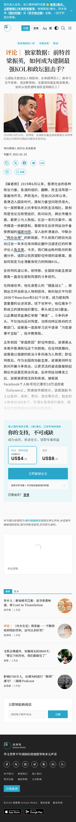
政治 (55, 43)
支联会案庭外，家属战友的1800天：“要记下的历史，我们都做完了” (28, 653)
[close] (72, 11)
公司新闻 (37, 779)
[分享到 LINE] (42, 163)
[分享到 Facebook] (24, 163)
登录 (26, 494)
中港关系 (44, 43)
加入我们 (37, 773)
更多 (16, 591)
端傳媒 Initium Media (25, 802)
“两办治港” (14, 237)
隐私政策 (45, 802)
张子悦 (7, 610)
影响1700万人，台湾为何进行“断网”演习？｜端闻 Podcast (29, 678)
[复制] (7, 163)
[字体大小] (44, 28)
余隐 (6, 660)
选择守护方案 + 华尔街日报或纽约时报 (30, 485)
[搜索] (63, 28)
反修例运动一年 (26, 43)
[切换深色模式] (56, 28)
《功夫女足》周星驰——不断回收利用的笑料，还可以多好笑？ (29, 628)
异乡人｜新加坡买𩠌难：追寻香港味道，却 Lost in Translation (27, 602)
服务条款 (58, 802)
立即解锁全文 (38, 473)
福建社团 (24, 231)
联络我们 (23, 773)
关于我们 (8, 773)
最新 (8, 591)
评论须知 (13, 568)
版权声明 (23, 779)
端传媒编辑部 (33, 520)
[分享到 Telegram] (33, 163)
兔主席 (19, 249)
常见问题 (8, 779)
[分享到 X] (15, 163)
